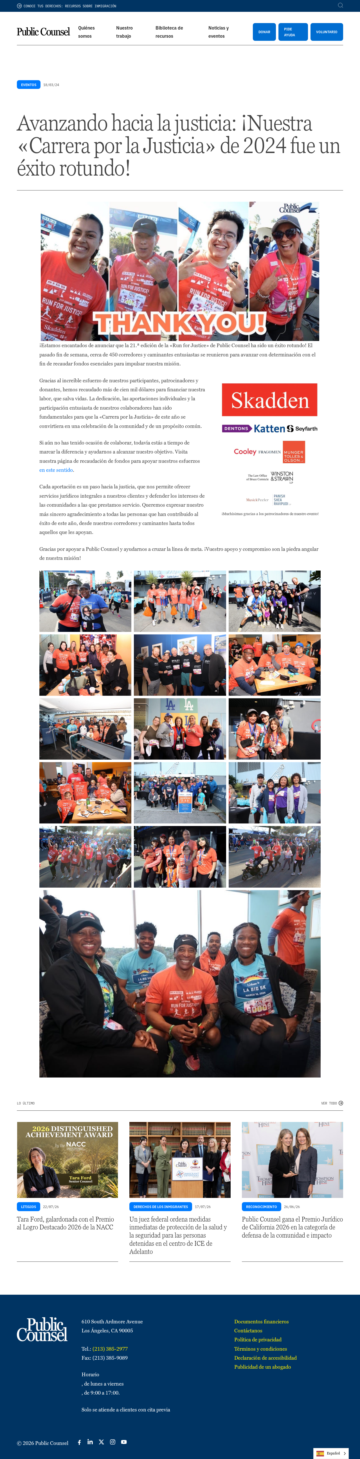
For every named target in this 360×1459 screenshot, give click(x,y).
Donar (264, 31)
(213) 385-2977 (110, 1349)
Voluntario (327, 31)
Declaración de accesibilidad (265, 1358)
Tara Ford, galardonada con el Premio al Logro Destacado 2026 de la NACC (65, 1223)
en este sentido (56, 470)
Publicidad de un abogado (262, 1367)
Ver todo (329, 1103)
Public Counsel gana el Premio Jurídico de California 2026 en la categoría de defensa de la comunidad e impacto (292, 1227)
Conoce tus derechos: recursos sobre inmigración (70, 5)
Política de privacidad (258, 1339)
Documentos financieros (261, 1321)
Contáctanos (248, 1330)
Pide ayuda (289, 31)
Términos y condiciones (260, 1349)
